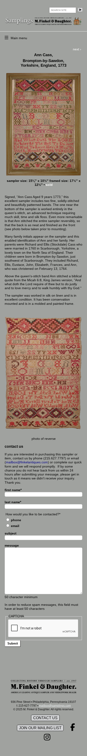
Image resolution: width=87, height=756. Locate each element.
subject (10, 533)
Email (15, 526)
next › (77, 49)
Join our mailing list (40, 728)
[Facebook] (72, 729)
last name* (13, 502)
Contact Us (45, 718)
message (12, 545)
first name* (13, 490)
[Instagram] (47, 739)
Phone (16, 520)
